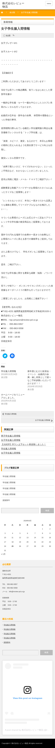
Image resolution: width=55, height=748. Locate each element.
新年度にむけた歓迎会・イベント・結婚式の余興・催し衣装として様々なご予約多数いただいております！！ (39, 377)
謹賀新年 (6, 500)
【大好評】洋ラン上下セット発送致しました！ (23, 444)
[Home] (3, 13)
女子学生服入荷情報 (42, 420)
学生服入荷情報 (8, 371)
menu (49, 3)
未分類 (12, 12)
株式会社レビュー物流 (19, 743)
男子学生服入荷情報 (10, 436)
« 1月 (3, 554)
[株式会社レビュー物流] (13, 5)
